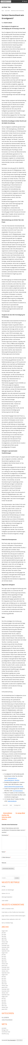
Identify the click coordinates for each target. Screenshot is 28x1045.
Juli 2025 (4, 954)
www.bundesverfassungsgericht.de (13, 786)
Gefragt (3, 886)
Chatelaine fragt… (9, 922)
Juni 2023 (4, 1000)
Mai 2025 (4, 958)
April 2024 (4, 982)
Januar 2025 (4, 965)
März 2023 (4, 1005)
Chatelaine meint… (10, 908)
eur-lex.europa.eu (18, 790)
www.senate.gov (12, 801)
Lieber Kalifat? (5, 900)
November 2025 (5, 947)
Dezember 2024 (5, 967)
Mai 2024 (4, 980)
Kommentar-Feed (6, 1031)
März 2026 (4, 940)
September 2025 (5, 951)
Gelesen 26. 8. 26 (6, 893)
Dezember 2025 (5, 945)
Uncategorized (17, 805)
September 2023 (5, 994)
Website (4, 863)
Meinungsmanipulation (7, 897)
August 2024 (5, 974)
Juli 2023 (4, 998)
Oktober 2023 (5, 993)
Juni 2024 (4, 978)
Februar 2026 (5, 942)
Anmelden (4, 1028)
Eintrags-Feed (5, 1030)
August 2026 (5, 931)
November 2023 (5, 991)
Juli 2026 (4, 932)
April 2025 (4, 960)
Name (4, 852)
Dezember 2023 (5, 989)
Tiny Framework (11, 1040)
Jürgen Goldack (5, 915)
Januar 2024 (4, 987)
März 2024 (4, 983)
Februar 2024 (5, 985)
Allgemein (5, 1017)
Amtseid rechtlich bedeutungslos (17, 915)
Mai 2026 (4, 936)
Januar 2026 (4, 943)
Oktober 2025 (5, 949)
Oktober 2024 (5, 971)
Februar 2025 (5, 963)
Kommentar (5, 835)
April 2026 (4, 938)
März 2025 (4, 962)
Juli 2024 (4, 976)
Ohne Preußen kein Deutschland (16, 912)
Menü (25, 1)
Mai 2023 (4, 1002)
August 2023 (5, 996)
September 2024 (5, 972)
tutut (3, 10)
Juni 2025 (4, 956)
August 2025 (5, 952)
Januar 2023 (4, 1009)
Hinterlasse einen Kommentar (17, 10)
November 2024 (5, 969)
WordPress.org (5, 1033)
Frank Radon (5, 912)
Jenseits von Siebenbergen (8, 890)
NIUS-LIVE (18, 919)
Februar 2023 (5, 1007)
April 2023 (4, 1003)
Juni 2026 (4, 934)
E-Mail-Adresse (6, 857)
